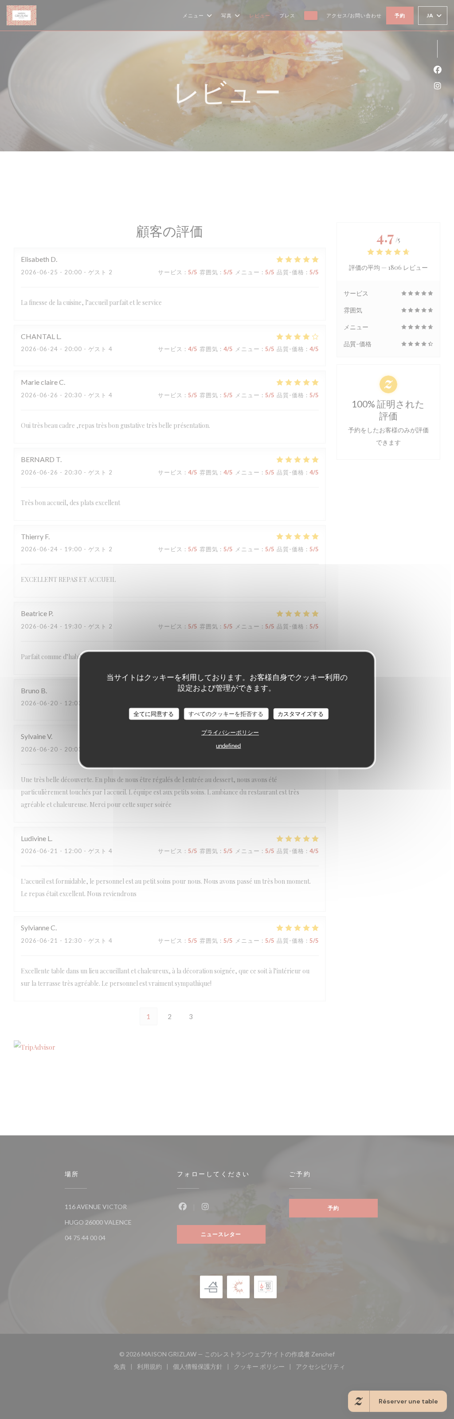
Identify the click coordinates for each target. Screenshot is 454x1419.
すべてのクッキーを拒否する (225, 713)
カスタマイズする (301, 713)
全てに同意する (153, 713)
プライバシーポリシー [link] (230, 732)
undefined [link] (228, 746)
